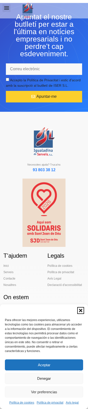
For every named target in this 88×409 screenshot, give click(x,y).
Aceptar (44, 365)
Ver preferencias (44, 392)
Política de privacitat (50, 402)
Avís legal (72, 402)
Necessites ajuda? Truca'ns (44, 164)
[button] (80, 310)
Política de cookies (21, 402)
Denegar (44, 378)
